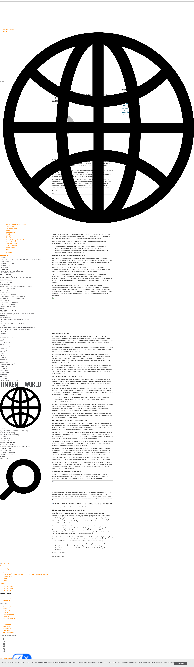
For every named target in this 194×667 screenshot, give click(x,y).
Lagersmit (4, 362)
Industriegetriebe (7, 300)
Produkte (4, 269)
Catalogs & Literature (8, 614)
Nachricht (4, 376)
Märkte (3, 312)
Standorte (4, 378)
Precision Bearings (8, 281)
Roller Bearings (6, 275)
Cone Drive (5, 347)
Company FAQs (7, 577)
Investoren (4, 372)
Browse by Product (8, 587)
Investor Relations (8, 599)
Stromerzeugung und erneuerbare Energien (18, 327)
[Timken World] (98, 15)
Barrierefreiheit (7, 624)
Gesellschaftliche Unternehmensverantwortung (20, 259)
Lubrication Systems (8, 306)
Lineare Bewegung (7, 304)
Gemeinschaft (96, 504)
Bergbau (3, 316)
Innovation (4, 370)
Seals (2, 308)
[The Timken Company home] (6, 564)
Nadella (3, 349)
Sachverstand (82, 504)
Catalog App (6, 616)
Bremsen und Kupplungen (10, 289)
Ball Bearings (5, 279)
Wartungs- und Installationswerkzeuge (16, 287)
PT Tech (3, 360)
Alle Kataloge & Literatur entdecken (15, 329)
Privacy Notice (162, 662)
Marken (3, 331)
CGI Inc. (3, 368)
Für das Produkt (7, 265)
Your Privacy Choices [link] (6, 658)
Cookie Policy (7, 630)
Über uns (3, 257)
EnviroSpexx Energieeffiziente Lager (16, 277)
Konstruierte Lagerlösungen (12, 271)
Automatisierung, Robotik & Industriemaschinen (19, 314)
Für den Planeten (7, 263)
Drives (3, 355)
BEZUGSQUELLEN (8, 29)
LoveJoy (3, 351)
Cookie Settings (180, 663)
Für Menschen (5, 261)
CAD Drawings (7, 609)
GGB (2, 340)
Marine (3, 322)
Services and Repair (8, 310)
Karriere (3, 374)
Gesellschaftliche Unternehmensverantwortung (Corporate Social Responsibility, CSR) (26, 575)
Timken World (7, 601)
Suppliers (5, 613)
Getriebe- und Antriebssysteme (12, 298)
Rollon (3, 336)
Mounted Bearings (7, 273)
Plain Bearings (6, 283)
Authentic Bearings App (9, 618)
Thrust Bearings (7, 285)
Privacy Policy (7, 628)
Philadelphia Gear (8, 338)
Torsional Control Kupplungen (12, 296)
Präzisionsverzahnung (9, 302)
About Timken (4, 566)
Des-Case (4, 366)
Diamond (4, 353)
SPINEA (3, 358)
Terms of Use (6, 626)
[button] (192, 661)
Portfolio (4, 267)
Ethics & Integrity (7, 573)
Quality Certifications (8, 611)
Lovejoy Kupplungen (8, 294)
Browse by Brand (7, 591)
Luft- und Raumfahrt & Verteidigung (14, 320)
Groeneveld (5, 342)
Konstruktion (5, 318)
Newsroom (6, 597)
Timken (3, 333)
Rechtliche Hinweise (8, 632)
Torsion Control (7, 364)
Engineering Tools (8, 607)
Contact (5, 580)
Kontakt (5, 31)
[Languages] (98, 128)
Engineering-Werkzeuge (9, 253)
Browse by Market (8, 589)
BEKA (2, 344)
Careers (5, 578)
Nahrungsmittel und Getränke (12, 323)
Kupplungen (5, 292)
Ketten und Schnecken (9, 291)
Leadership (6, 569)
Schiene (3, 325)
